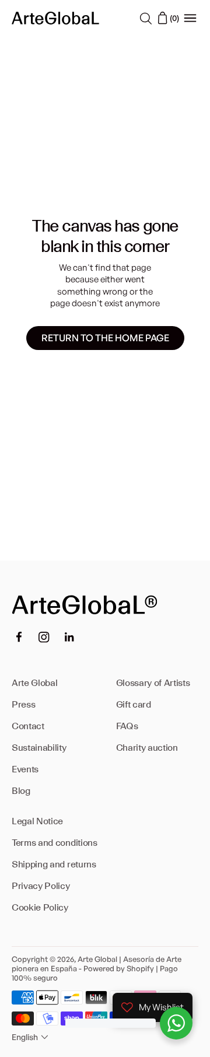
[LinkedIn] (69, 637)
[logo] (55, 18)
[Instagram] (44, 637)
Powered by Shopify (118, 968)
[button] (31, 1037)
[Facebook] (19, 637)
